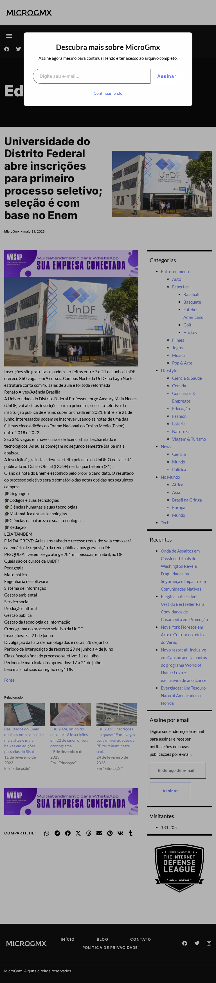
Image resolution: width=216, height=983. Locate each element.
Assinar (166, 76)
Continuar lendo (108, 93)
